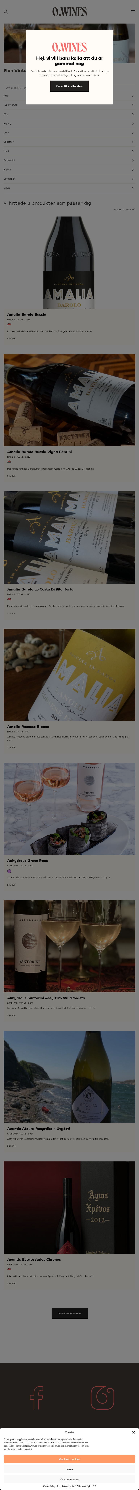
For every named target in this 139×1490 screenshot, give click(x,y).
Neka (69, 1469)
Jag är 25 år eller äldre (69, 86)
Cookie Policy (49, 1486)
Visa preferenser (69, 1479)
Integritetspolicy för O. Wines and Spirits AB (76, 1486)
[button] (133, 1432)
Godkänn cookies (69, 1459)
